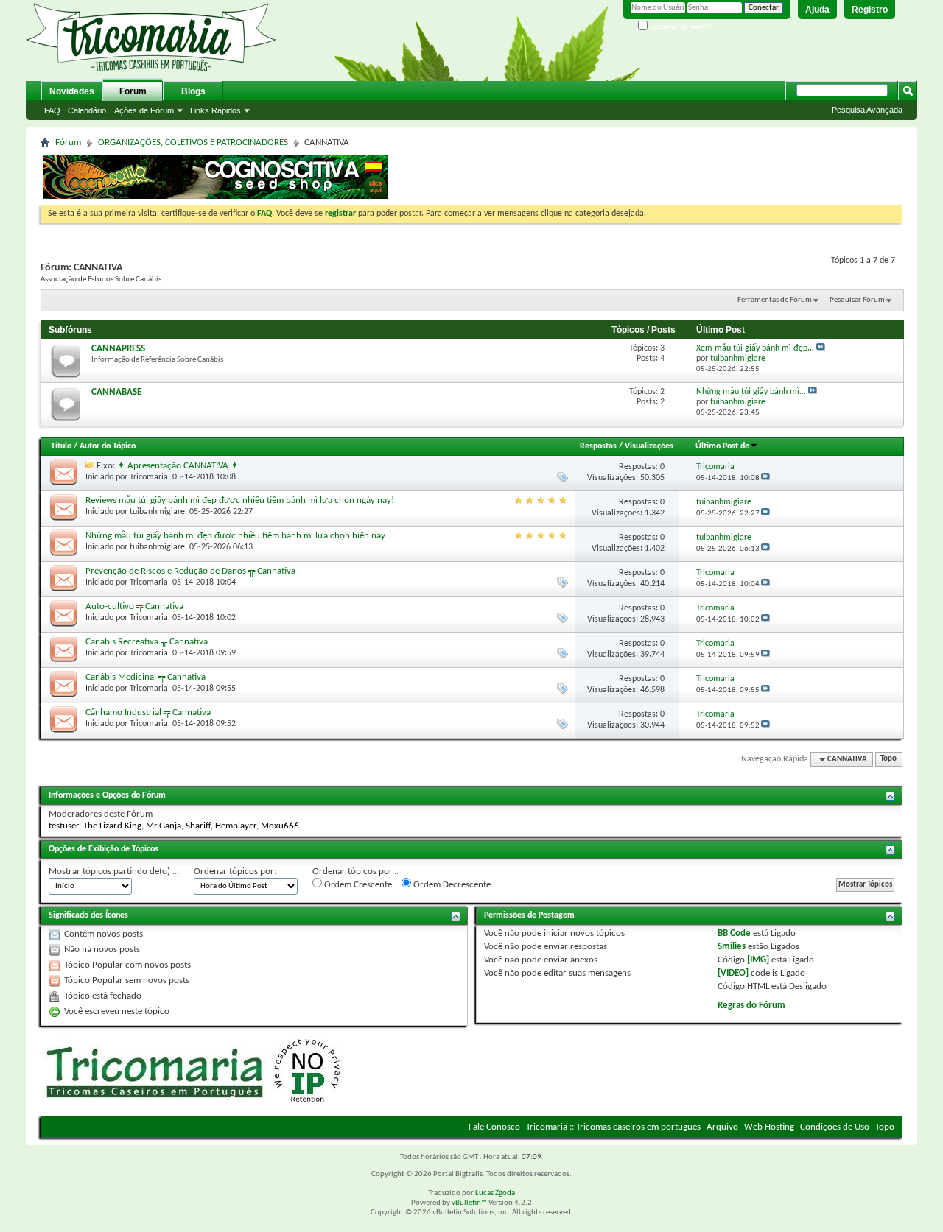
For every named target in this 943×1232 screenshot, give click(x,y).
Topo (888, 760)
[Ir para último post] (765, 478)
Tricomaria (149, 477)
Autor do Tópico (108, 446)
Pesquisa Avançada (867, 109)
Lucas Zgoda (495, 1193)
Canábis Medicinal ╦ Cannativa (145, 677)
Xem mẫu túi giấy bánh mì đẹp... (755, 348)
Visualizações (649, 446)
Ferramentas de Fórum (774, 300)
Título (61, 446)
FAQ (52, 110)
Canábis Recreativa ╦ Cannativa (146, 642)
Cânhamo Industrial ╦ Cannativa (148, 712)
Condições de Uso (834, 1127)
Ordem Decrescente (451, 885)
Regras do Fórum (751, 1005)
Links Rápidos (215, 110)
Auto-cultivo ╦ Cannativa (134, 606)
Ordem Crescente (357, 885)
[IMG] (758, 960)
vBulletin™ (469, 1203)
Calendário (87, 110)
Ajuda (817, 9)
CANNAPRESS (118, 348)
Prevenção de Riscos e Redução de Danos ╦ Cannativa (190, 571)
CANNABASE (116, 392)
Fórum (68, 142)
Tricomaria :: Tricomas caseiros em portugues (613, 1127)
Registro (870, 9)
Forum (133, 91)
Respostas (598, 446)
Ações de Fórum (144, 110)
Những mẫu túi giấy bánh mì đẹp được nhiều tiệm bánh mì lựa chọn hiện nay (235, 536)
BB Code (734, 933)
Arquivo (722, 1127)
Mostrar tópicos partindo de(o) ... (114, 871)
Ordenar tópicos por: (235, 871)
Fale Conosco (494, 1127)
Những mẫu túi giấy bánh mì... (751, 391)
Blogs (193, 91)
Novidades (71, 91)
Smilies (732, 946)
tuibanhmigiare (157, 511)
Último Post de (722, 446)
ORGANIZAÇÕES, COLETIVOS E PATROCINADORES (193, 142)
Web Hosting (769, 1127)
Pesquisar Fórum (857, 300)
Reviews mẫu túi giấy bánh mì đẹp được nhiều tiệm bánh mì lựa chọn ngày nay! (239, 500)
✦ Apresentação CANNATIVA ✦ (178, 466)
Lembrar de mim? (678, 26)
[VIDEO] (733, 973)
